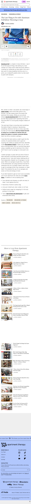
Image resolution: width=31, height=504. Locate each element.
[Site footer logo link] (15, 445)
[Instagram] (19, 452)
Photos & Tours (4, 7)
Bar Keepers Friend (10, 144)
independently (6, 58)
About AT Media (15, 492)
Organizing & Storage (15, 14)
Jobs (21, 492)
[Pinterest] (25, 455)
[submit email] (28, 469)
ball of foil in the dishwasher (14, 193)
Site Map (3, 459)
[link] (21, 254)
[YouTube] (19, 458)
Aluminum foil (5, 64)
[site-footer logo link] (4, 492)
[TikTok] (25, 452)
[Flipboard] (25, 458)
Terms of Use (16, 497)
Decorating (11, 7)
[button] (28, 46)
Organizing (4, 14)
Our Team (3, 452)
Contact (3, 457)
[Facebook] (19, 455)
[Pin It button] (6, 46)
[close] (30, 501)
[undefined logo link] (10, 1)
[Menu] (2, 2)
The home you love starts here (19, 438)
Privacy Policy (8, 474)
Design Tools (23, 7)
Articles (17, 7)
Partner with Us (26, 492)
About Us (3, 454)
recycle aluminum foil (11, 117)
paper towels (5, 111)
